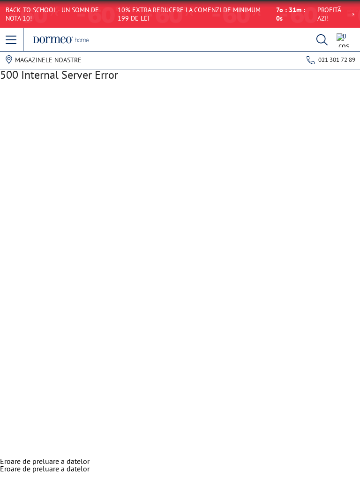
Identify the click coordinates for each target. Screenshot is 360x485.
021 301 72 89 (336, 60)
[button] (11, 40)
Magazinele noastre (48, 60)
